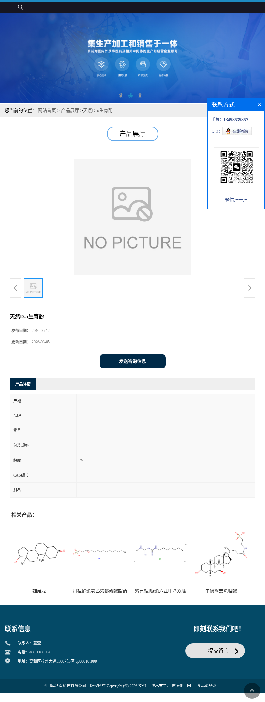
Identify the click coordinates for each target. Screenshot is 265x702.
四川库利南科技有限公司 (64, 686)
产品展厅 (70, 110)
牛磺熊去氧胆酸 (221, 591)
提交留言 (218, 650)
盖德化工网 (181, 686)
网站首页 (47, 110)
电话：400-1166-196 (34, 652)
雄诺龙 (39, 591)
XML (142, 686)
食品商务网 (207, 686)
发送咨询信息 (132, 361)
